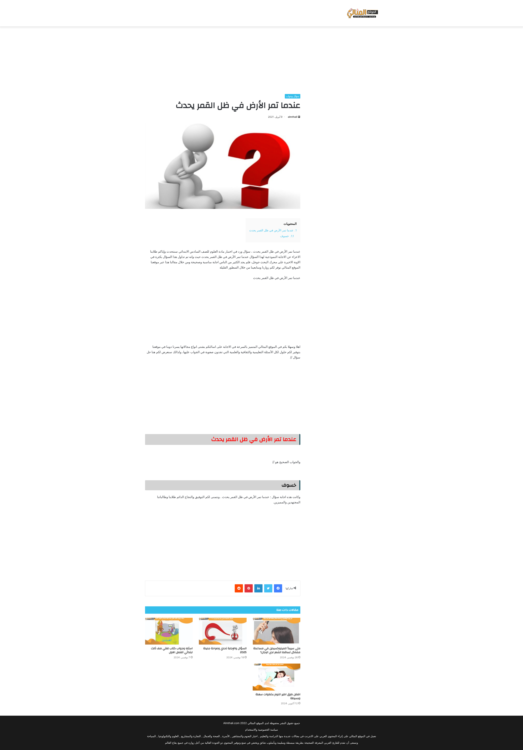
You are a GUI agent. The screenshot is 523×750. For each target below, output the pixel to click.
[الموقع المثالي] (362, 13)
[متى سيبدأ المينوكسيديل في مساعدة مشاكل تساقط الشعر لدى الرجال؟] (276, 631)
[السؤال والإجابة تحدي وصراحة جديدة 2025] (222, 631)
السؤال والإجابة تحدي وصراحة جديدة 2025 (225, 650)
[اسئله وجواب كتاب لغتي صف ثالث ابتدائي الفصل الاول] (169, 631)
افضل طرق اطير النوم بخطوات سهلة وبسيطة (278, 696)
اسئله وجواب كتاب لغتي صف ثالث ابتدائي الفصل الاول (172, 650)
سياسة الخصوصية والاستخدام (261, 729)
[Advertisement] (261, 59)
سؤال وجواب (292, 96)
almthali (292, 116)
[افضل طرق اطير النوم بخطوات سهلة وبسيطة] (276, 677)
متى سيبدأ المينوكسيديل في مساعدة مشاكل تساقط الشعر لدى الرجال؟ (276, 650)
